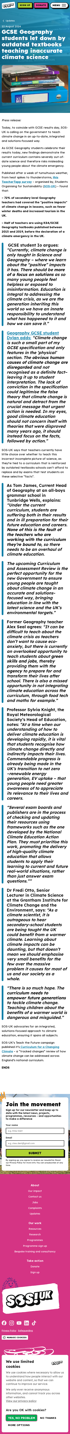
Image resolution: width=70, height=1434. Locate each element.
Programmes (35, 1240)
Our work (35, 1223)
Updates (35, 1213)
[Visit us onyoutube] (19, 1323)
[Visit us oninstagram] (11, 1323)
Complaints (35, 1208)
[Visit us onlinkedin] (26, 1323)
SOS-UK (49, 186)
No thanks (48, 1418)
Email (9, 1137)
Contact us (34, 1196)
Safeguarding (25, 1330)
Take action (35, 1260)
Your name (12, 1125)
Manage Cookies (17, 1337)
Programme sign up (35, 1245)
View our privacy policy (21, 1401)
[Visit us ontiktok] (34, 1323)
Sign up (25, 5)
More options (19, 1425)
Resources (35, 1228)
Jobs (35, 1202)
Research (35, 1234)
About (35, 1185)
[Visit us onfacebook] (4, 1323)
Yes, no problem (21, 1418)
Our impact (35, 1191)
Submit (35, 1153)
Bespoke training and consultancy (34, 1251)
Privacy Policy (9, 1330)
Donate (41, 5)
